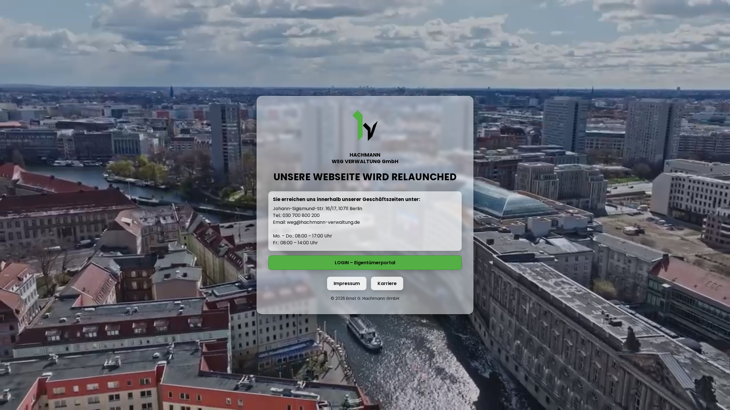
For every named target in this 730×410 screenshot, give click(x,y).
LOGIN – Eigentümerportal (365, 262)
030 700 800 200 (301, 215)
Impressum (347, 283)
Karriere (387, 283)
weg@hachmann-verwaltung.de (323, 222)
